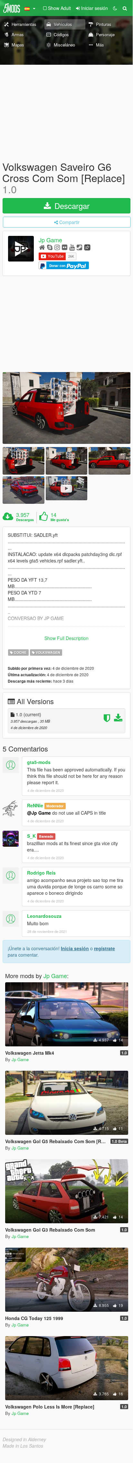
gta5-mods (39, 762)
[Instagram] (57, 247)
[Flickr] (65, 247)
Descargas (25, 520)
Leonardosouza (44, 916)
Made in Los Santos (23, 1445)
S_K (31, 836)
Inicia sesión (75, 948)
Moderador (54, 805)
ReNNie (35, 805)
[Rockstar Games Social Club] (87, 247)
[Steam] (79, 247)
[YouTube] (72, 247)
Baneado (46, 836)
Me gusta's (60, 520)
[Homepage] (42, 247)
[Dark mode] (114, 8)
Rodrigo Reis (41, 872)
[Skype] (50, 247)
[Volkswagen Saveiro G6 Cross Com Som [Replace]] (66, 408)
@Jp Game (39, 813)
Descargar (71, 205)
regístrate (104, 948)
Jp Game (50, 240)
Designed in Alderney (24, 1439)
